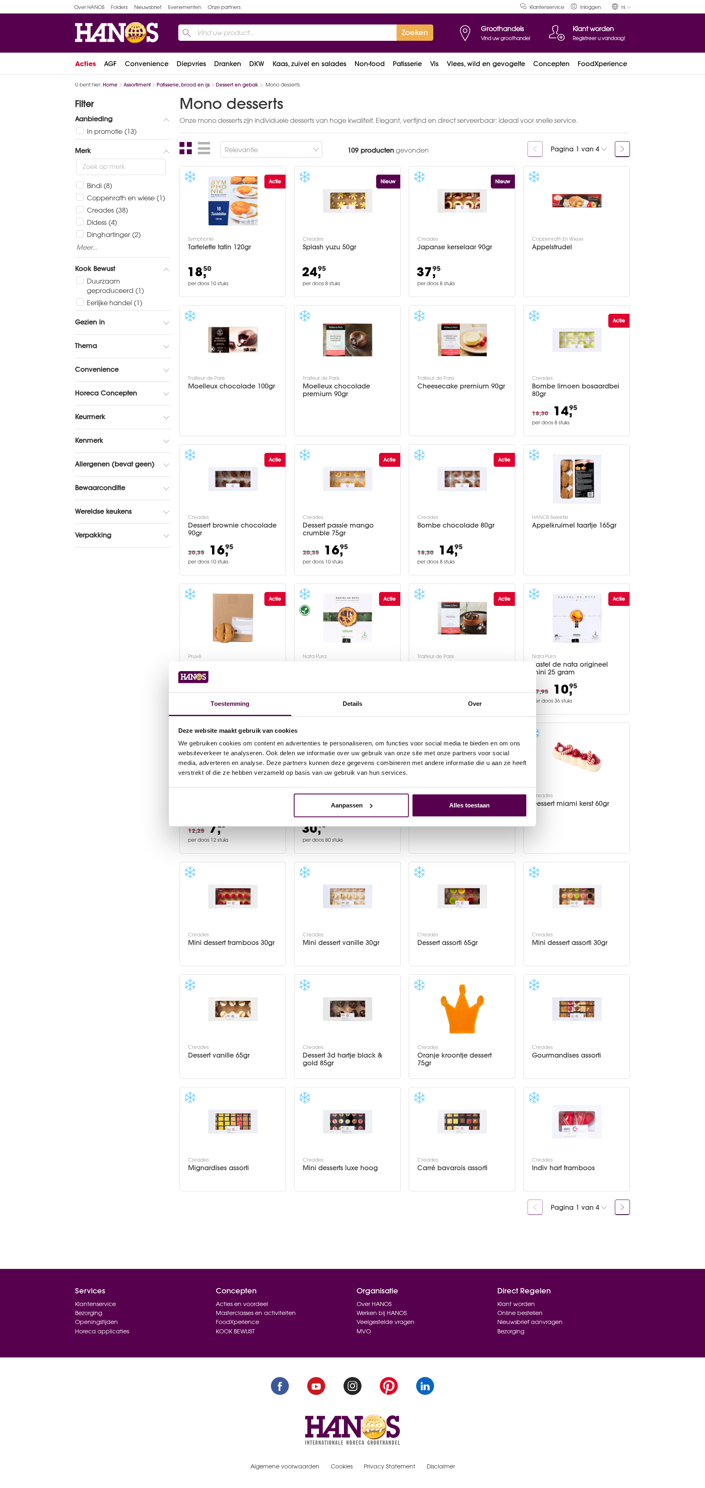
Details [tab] (353, 703)
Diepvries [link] (191, 63)
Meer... (86, 248)
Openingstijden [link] (96, 1322)
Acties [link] (85, 63)
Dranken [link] (227, 63)
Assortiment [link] (137, 84)
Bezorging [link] (88, 1313)
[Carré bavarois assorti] (462, 1121)
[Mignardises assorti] (233, 1121)
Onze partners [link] (224, 7)
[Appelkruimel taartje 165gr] (577, 479)
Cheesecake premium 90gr (461, 386)
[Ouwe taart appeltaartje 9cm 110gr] (233, 618)
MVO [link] (364, 1331)
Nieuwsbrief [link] (148, 7)
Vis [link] (434, 63)
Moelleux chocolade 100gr (231, 386)
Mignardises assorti (218, 1168)
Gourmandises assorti (566, 1055)
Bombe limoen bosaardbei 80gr (575, 390)
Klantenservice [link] (547, 7)
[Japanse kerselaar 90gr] (462, 201)
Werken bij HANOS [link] (382, 1313)
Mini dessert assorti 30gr (569, 943)
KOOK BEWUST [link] (235, 1331)
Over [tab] (475, 703)
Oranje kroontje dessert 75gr (454, 1059)
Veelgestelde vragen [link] (386, 1322)
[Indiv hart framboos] (577, 1121)
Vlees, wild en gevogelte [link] (486, 63)
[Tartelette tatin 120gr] (233, 201)
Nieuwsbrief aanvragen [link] (530, 1322)
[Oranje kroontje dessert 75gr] (462, 1009)
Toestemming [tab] (230, 703)
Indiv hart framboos (563, 1168)
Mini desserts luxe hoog (340, 1168)
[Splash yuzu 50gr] (347, 201)
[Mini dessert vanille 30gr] (347, 896)
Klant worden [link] (516, 1304)
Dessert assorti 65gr (447, 943)
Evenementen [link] (184, 7)
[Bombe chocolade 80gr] (462, 479)
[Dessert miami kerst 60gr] (577, 757)
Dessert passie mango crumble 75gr (338, 529)
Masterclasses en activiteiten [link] (256, 1313)
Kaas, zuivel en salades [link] (309, 63)
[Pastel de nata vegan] (347, 618)
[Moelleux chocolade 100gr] (233, 340)
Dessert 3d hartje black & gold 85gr (342, 1059)
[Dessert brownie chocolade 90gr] (233, 479)
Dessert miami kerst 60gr (570, 803)
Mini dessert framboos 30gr (231, 943)
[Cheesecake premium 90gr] (462, 340)
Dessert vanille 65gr (219, 1055)
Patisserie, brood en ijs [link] (183, 84)
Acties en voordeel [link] (242, 1304)
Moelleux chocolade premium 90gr (336, 390)
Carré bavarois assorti (452, 1168)
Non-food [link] (370, 63)
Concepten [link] (551, 63)
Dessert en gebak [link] (237, 84)
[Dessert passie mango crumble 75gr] (347, 479)
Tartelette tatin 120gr (219, 247)
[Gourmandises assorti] (577, 1009)
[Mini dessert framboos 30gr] (233, 896)
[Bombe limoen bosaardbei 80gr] (577, 340)
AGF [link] (110, 63)
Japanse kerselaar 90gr (454, 247)
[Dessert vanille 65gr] (233, 1009)
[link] (586, 6)
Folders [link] (119, 7)
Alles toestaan (469, 805)
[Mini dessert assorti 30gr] (577, 896)
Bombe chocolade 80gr (455, 525)
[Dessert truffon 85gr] (462, 618)
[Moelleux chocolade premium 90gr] (347, 340)
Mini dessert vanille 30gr (341, 943)
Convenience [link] (146, 63)
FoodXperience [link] (602, 63)
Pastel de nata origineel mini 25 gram (570, 668)
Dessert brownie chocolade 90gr (232, 529)
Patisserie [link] (407, 63)
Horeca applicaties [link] (102, 1331)
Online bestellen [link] (520, 1313)
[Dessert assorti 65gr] (462, 896)
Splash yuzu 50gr (329, 247)
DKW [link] (256, 63)
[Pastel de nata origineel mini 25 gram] (577, 618)
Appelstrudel (552, 247)
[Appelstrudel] (577, 201)
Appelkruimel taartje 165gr (574, 525)
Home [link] (110, 84)
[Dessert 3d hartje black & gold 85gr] (347, 1009)
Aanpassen (347, 805)
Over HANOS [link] (89, 7)
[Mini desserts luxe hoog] (347, 1121)
